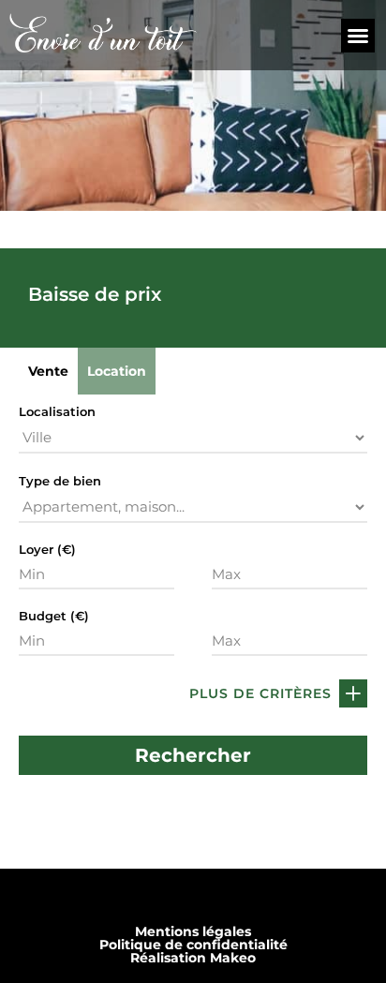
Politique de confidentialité (193, 944)
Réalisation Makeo (193, 957)
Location (116, 371)
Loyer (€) (47, 550)
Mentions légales (193, 931)
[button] (358, 35)
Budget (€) (54, 616)
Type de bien (60, 481)
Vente (48, 371)
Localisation (57, 412)
